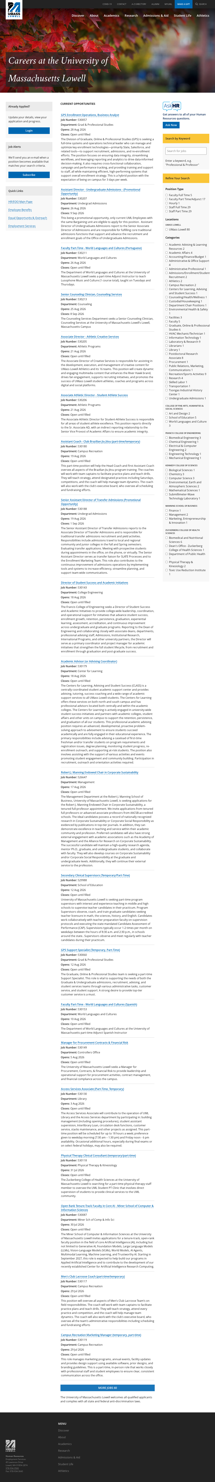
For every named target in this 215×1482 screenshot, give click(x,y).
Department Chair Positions (188, 305)
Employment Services (22, 226)
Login (29, 130)
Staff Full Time (179, 207)
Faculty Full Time (180, 195)
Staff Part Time (180, 211)
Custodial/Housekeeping (185, 301)
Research (176, 378)
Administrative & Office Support (189, 263)
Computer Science (181, 478)
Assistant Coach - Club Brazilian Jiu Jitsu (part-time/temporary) (100, 441)
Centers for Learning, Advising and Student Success (188, 291)
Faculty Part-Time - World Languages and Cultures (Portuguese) (101, 248)
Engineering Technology (185, 454)
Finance (175, 510)
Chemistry (176, 474)
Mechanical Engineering (185, 458)
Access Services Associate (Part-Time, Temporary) (92, 1089)
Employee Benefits (20, 210)
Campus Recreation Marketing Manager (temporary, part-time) (101, 1335)
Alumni (155, 4)
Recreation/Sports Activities (187, 374)
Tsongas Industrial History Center (185, 392)
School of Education (182, 417)
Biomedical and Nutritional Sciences (186, 540)
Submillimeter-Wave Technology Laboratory (184, 496)
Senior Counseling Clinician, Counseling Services (91, 294)
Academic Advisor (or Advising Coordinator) (89, 661)
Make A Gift (183, 4)
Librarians (176, 346)
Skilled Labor (178, 382)
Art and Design (179, 413)
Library (174, 350)
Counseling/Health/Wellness (188, 297)
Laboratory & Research (184, 342)
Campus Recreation (182, 285)
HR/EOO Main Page (20, 202)
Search (203, 4)
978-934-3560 (12, 1468)
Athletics (175, 281)
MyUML (168, 4)
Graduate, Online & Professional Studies (189, 327)
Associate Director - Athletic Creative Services (90, 336)
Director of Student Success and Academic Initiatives (94, 582)
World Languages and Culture (188, 423)
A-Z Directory (139, 4)
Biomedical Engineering (185, 438)
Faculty (174, 321)
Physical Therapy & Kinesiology (181, 564)
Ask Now (171, 125)
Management (178, 514)
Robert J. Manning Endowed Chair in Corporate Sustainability (99, 772)
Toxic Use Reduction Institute (187, 572)
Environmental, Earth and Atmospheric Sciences (185, 484)
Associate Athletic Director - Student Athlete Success (94, 395)
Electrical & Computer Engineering (183, 448)
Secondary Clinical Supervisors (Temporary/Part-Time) (95, 875)
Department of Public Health (187, 556)
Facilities (175, 317)
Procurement (178, 362)
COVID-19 (107, 4)
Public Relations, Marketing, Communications (186, 368)
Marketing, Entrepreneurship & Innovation (187, 520)
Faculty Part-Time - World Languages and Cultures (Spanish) (99, 1004)
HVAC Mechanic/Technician (187, 333)
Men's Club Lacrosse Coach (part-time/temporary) (93, 1276)
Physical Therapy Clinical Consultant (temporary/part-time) (98, 1155)
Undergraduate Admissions (187, 398)
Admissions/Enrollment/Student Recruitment (189, 275)
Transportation (179, 386)
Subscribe (29, 175)
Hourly (174, 203)
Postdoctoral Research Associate (183, 356)
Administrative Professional (187, 269)
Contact (121, 4)
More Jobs (107, 1388)
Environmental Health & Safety (188, 311)
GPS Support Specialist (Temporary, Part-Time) (90, 950)
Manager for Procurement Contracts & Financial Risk (94, 1042)
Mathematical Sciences (184, 490)
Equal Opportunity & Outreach (27, 218)
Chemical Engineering (184, 442)
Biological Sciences (182, 470)
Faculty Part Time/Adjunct (187, 199)
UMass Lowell (179, 229)
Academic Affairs (180, 253)
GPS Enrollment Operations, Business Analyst (90, 115)
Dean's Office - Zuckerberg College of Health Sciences (186, 548)
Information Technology (185, 337)
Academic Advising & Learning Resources (188, 247)
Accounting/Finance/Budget (187, 257)
